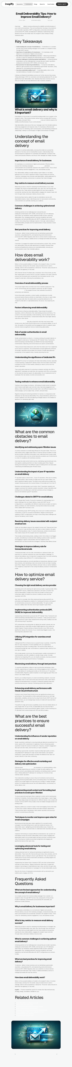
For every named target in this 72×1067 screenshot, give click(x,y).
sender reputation (51, 212)
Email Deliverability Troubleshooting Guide (27, 1003)
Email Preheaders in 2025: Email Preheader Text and (29, 1012)
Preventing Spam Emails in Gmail (24, 1015)
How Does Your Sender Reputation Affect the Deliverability (31, 1010)
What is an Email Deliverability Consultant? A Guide (29, 1006)
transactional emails (39, 166)
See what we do (43, 991)
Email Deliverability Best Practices (25, 1013)
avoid (16, 238)
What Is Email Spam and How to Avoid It (26, 1008)
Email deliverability (35, 120)
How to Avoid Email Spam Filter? (24, 1004)
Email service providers (21, 321)
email (21, 26)
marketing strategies (28, 767)
